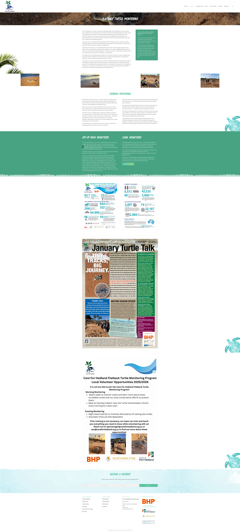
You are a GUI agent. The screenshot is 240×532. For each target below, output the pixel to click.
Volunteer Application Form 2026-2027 (93, 147)
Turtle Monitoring (86, 499)
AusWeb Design (129, 530)
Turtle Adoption (106, 501)
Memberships (105, 499)
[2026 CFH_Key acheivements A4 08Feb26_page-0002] (140, 205)
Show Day (84, 511)
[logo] (10, 6)
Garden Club (85, 501)
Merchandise (105, 504)
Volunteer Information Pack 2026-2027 (93, 145)
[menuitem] (185, 6)
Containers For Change (87, 509)
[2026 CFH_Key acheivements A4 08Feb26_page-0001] (100, 205)
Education (84, 506)
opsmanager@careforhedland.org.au (130, 499)
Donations (104, 506)
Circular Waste (85, 504)
